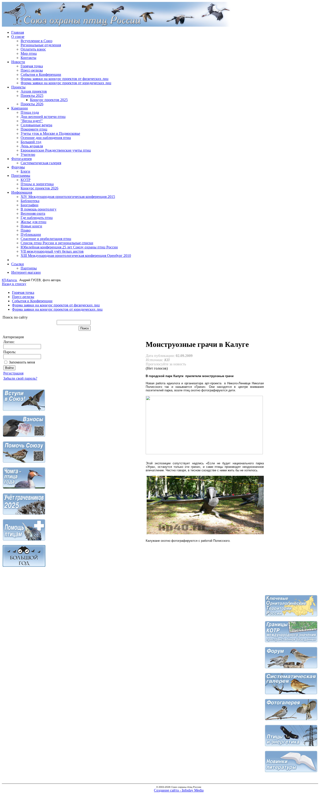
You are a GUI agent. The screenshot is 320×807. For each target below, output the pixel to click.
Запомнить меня (22, 362)
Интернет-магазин (26, 272)
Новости (18, 62)
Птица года (30, 112)
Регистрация (13, 373)
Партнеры (29, 268)
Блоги (25, 171)
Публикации (31, 234)
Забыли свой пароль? (20, 378)
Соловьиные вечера (36, 125)
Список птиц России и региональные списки (57, 243)
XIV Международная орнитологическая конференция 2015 (68, 197)
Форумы (18, 167)
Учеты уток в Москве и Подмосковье (50, 133)
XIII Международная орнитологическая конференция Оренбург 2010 (76, 256)
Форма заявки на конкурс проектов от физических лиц (64, 79)
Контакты (28, 58)
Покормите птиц (34, 129)
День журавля (32, 146)
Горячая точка (32, 66)
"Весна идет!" (32, 121)
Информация (21, 192)
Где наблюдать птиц (37, 218)
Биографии (29, 205)
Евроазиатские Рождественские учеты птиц (56, 150)
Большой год (31, 142)
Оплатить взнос (33, 49)
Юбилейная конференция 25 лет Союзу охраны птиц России (69, 247)
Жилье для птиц (33, 222)
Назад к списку (14, 284)
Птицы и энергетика (37, 184)
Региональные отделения (41, 45)
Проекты (18, 87)
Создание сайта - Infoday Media (179, 790)
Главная (17, 32)
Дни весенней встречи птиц (43, 117)
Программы (20, 176)
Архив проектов (34, 91)
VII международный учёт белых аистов (52, 251)
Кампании (19, 108)
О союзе (17, 37)
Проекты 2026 (32, 104)
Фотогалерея (21, 159)
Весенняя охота (33, 213)
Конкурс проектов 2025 (49, 100)
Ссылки (17, 264)
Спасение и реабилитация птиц (46, 239)
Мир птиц (29, 53)
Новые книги (31, 226)
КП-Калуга (9, 280)
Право (26, 230)
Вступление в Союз (36, 41)
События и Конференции (41, 74)
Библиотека (30, 201)
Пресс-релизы (32, 70)
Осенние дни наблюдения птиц (46, 138)
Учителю (28, 154)
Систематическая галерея (41, 163)
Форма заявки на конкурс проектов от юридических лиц (66, 83)
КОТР (25, 180)
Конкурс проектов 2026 (39, 188)
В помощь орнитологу (38, 209)
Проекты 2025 (32, 96)
